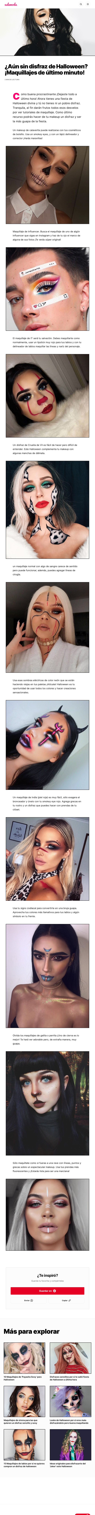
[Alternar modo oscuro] (87, 4)
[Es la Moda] (11, 4)
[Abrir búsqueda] (80, 4)
